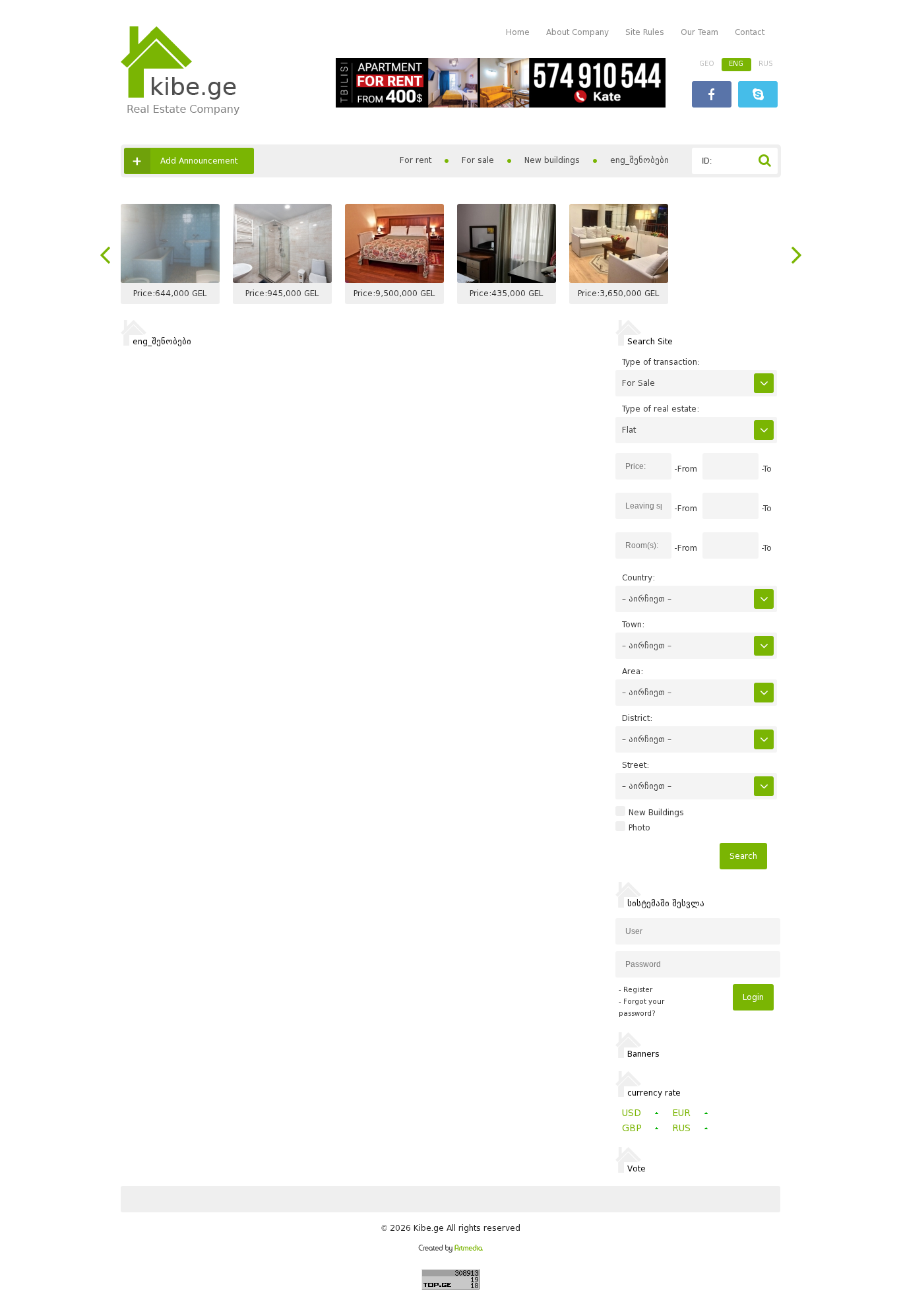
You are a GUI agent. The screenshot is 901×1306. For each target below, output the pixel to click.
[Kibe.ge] (180, 112)
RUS (766, 63)
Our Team (699, 32)
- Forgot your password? (641, 1007)
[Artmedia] (450, 1250)
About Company (577, 32)
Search (743, 856)
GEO (706, 63)
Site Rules (644, 32)
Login (753, 997)
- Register (635, 989)
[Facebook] (711, 96)
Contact (749, 32)
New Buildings (656, 813)
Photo (639, 828)
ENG (736, 63)
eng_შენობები (639, 160)
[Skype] (758, 96)
